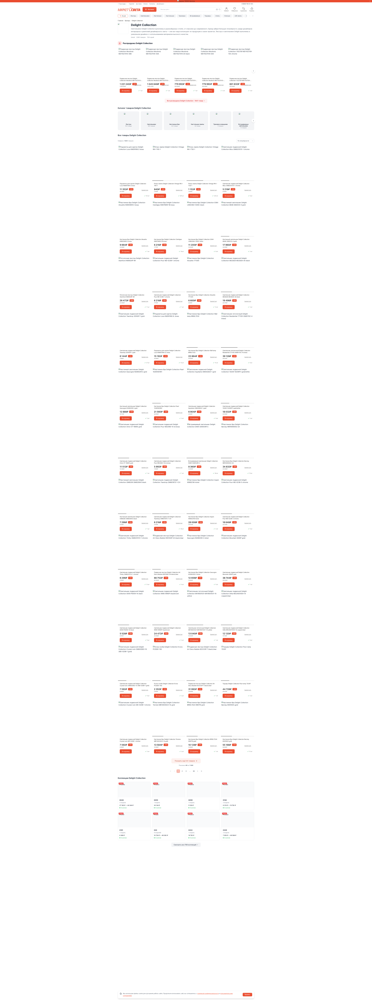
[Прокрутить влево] (249, 16)
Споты (217, 16)
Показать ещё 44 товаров (185, 761)
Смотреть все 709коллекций (185, 845)
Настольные (170, 16)
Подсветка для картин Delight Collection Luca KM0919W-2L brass (167, 351)
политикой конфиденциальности (208, 993)
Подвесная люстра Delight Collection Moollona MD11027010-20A (213, 79)
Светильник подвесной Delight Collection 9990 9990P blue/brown (167, 629)
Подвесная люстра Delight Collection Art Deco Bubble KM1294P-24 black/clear (167, 573)
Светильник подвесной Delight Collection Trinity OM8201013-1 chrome (133, 573)
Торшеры (208, 16)
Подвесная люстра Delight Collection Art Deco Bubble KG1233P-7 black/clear (201, 684)
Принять (247, 994)
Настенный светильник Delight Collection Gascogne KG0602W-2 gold (133, 407)
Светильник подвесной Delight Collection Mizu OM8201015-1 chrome (236, 184)
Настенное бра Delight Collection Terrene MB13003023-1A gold (167, 740)
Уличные (227, 16)
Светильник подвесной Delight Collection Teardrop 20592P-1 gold (133, 351)
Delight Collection (145, 190)
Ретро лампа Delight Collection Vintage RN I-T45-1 (168, 184)
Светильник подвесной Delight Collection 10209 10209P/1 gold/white (236, 407)
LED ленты (238, 16)
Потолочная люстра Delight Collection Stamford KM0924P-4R (132, 296)
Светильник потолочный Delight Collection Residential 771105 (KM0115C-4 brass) (236, 351)
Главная (120, 20)
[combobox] (190, 9)
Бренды (127, 20)
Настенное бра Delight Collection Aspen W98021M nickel (201, 517)
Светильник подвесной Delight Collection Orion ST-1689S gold (133, 462)
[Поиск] (220, 9)
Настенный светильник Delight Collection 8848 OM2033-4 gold (236, 240)
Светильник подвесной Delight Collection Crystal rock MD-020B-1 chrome (133, 740)
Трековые (182, 16)
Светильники (145, 16)
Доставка (139, 4)
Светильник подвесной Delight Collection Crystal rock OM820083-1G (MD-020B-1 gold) (134, 684)
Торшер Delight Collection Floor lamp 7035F (237, 683)
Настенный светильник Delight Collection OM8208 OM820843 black (133, 517)
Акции (124, 16)
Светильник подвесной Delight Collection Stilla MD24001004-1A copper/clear (236, 629)
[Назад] (174, 771)
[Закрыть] (370, 1)
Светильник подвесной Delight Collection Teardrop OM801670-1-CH (167, 517)
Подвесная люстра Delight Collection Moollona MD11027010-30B (130, 79)
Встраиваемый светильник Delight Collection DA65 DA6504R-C (203, 462)
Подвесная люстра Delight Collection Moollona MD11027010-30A (158, 79)
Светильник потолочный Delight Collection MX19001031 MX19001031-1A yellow (202, 629)
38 (194, 771)
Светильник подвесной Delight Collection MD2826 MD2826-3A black (236, 296)
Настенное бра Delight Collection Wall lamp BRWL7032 (202, 351)
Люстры (133, 16)
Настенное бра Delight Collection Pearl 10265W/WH (166, 407)
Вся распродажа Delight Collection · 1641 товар (185, 101)
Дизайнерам (160, 4)
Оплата (145, 4)
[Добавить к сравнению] (142, 53)
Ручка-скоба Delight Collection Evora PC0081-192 (166, 684)
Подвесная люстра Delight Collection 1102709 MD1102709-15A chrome (239, 79)
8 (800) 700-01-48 (247, 4)
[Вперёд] (253, 71)
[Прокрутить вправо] (252, 16)
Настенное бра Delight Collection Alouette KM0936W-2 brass (133, 240)
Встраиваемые (195, 16)
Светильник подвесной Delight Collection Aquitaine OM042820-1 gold (201, 407)
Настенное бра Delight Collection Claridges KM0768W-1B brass (168, 240)
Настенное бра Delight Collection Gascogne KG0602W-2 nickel (202, 573)
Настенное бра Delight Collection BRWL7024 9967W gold (202, 740)
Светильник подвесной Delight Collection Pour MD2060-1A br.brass (167, 462)
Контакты (152, 4)
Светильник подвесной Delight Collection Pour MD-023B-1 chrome (167, 296)
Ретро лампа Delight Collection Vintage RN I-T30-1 (202, 184)
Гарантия (131, 4)
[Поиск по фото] (217, 9)
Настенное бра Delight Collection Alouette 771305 (201, 296)
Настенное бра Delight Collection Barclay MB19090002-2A (236, 462)
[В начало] (170, 771)
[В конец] (201, 771)
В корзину (126, 91)
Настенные (157, 16)
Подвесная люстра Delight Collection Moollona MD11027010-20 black (185, 79)
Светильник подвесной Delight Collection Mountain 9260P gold (236, 573)
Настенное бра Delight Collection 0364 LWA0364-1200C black (201, 240)
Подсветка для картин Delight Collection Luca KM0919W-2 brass (133, 184)
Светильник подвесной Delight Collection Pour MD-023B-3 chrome (236, 517)
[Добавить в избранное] (142, 49)
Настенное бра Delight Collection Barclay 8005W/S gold (236, 740)
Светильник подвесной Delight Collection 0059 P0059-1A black (133, 629)
